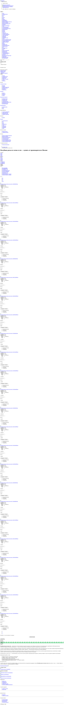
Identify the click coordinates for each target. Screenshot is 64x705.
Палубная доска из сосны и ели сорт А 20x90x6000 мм (9, 501)
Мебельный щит (4, 20)
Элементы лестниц (5, 132)
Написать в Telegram (9, 6)
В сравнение (4, 200)
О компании (4, 682)
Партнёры (3, 694)
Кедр (3, 18)
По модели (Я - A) (5, 173)
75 (2, 180)
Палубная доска (4, 99)
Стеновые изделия (5, 33)
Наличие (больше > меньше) (6, 174)
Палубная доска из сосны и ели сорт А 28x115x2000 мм (9, 277)
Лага (3, 49)
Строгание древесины (5, 34)
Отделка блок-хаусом (5, 26)
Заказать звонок (5, 3)
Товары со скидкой (5, 695)
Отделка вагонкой (5, 27)
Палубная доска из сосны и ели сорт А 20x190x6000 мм (9, 613)
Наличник (4, 24)
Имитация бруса (4, 52)
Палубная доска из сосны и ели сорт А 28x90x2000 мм (9, 258)
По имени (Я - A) (5, 169)
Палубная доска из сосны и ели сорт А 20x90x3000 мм (9, 482)
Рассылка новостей (5, 702)
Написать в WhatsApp (9, 5)
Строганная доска (5, 53)
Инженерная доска (5, 57)
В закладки (4, 199)
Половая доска (4, 51)
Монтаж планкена (5, 22)
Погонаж (1, 91)
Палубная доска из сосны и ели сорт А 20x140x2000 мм (9, 221)
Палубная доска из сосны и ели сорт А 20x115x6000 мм (9, 538)
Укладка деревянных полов (6, 39)
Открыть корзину (3, 70)
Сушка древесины (5, 35)
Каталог (3, 17)
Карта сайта (4, 689)
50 (2, 179)
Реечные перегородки (5, 45)
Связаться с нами (5, 688)
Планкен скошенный (5, 50)
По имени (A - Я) (5, 168)
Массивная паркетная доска (6, 55)
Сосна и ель (4, 32)
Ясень (3, 42)
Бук (2, 15)
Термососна (4, 126)
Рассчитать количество (4, 665)
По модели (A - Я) (5, 172)
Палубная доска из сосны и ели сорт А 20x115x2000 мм (9, 202)
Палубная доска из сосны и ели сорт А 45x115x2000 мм (9, 426)
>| (2, 633)
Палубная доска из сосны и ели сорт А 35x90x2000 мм (9, 333)
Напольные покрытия (5, 25)
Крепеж (3, 19)
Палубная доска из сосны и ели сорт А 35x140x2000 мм (9, 370)
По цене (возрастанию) (6, 170)
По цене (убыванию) (5, 171)
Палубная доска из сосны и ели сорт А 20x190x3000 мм (9, 594)
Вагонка (3, 43)
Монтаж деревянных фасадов (7, 21)
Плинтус (3, 30)
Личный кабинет (5, 699)
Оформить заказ (2, 71)
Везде (3, 13)
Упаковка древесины (5, 41)
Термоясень (4, 127)
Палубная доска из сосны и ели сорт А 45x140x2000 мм (9, 445)
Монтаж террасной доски (6, 23)
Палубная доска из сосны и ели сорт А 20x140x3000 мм (9, 557)
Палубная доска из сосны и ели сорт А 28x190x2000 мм (9, 314)
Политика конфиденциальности (7, 684)
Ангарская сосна (5, 14)
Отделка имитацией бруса (6, 28)
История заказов (4, 700)
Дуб (3, 16)
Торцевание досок (5, 37)
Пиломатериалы (4, 29)
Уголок (3, 38)
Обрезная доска (4, 44)
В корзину (2, 196)
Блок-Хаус (4, 54)
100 (2, 181)
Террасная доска (4, 46)
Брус (3, 107)
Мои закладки (4, 701)
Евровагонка (4, 56)
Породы (3, 31)
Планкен (3, 48)
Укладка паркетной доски (6, 40)
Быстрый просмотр (5, 198)
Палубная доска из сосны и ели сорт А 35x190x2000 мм (9, 389)
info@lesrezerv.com (5, 7)
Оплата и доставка (5, 683)
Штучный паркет (5, 103)
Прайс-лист (4, 681)
